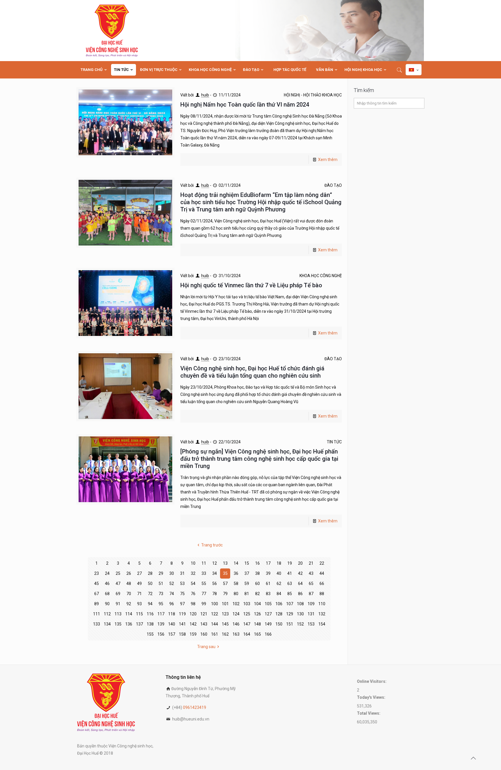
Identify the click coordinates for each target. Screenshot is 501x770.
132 (321, 614)
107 (289, 603)
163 (236, 634)
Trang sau (206, 646)
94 (150, 603)
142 (193, 624)
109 (311, 603)
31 (182, 573)
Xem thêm (327, 159)
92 (128, 603)
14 (236, 563)
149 (268, 624)
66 (322, 583)
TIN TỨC (334, 442)
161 (214, 634)
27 (139, 573)
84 (279, 593)
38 (257, 573)
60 (257, 583)
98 (193, 603)
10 (193, 563)
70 (128, 593)
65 (311, 583)
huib (205, 95)
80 (236, 593)
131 (311, 614)
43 (311, 573)
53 (182, 583)
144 (214, 624)
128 (278, 614)
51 (161, 583)
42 (300, 573)
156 (160, 634)
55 (204, 583)
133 (96, 624)
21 (311, 563)
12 (214, 563)
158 (182, 634)
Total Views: (369, 713)
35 (225, 573)
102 (236, 603)
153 (311, 624)
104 (257, 603)
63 (289, 583)
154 (321, 624)
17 (268, 563)
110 (321, 603)
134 (107, 624)
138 (150, 624)
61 (268, 583)
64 (300, 583)
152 (300, 624)
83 (268, 593)
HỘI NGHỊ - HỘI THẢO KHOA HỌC (313, 95)
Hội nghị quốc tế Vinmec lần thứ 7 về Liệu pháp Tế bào (251, 285)
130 (300, 614)
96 (171, 603)
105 (268, 603)
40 (279, 573)
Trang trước (212, 545)
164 (246, 634)
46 (107, 583)
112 (107, 614)
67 (96, 593)
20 (300, 563)
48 (128, 583)
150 (278, 624)
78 (214, 593)
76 (193, 593)
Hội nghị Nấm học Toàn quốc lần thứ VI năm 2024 (244, 104)
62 (279, 583)
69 (118, 593)
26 (128, 573)
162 (225, 634)
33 (204, 573)
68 (107, 593)
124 (236, 614)
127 (268, 614)
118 (171, 614)
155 (150, 634)
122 (214, 614)
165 (257, 634)
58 (236, 583)
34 (214, 573)
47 (118, 583)
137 (139, 624)
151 (289, 624)
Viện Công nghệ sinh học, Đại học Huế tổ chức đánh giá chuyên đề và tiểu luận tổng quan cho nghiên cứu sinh (252, 372)
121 (203, 614)
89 (96, 603)
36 (236, 573)
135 (118, 624)
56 (214, 583)
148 (257, 624)
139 (160, 624)
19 (289, 563)
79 (225, 593)
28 (150, 573)
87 (311, 593)
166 (268, 634)
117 (160, 614)
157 (171, 634)
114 (128, 614)
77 (204, 593)
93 (139, 603)
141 (182, 624)
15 (246, 563)
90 (107, 603)
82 (257, 593)
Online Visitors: (372, 681)
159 (193, 634)
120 (193, 614)
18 (279, 563)
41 (289, 573)
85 (289, 593)
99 (204, 603)
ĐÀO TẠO (333, 185)
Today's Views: (371, 697)
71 (139, 593)
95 (161, 603)
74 (171, 593)
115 (139, 614)
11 (204, 563)
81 (246, 593)
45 (96, 583)
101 (225, 603)
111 (96, 614)
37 (246, 573)
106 (278, 603)
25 (118, 573)
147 (246, 624)
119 (182, 614)
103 (246, 603)
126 (257, 614)
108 (300, 603)
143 (203, 624)
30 (171, 573)
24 (107, 573)
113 (118, 614)
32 (193, 573)
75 (182, 593)
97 (182, 603)
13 (225, 563)
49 (139, 583)
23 (96, 573)
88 (322, 593)
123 (225, 614)
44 (322, 573)
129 (289, 614)
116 (150, 614)
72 (150, 593)
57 (225, 583)
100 (214, 603)
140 (171, 624)
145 (225, 624)
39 (268, 573)
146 (236, 624)
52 (171, 583)
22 (322, 563)
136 (128, 624)
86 (300, 593)
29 (161, 573)
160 (203, 634)
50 (150, 583)
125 (246, 614)
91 (118, 603)
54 (193, 583)
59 (246, 583)
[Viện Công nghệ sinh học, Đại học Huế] (112, 30)
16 (257, 563)
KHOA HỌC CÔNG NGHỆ (320, 275)
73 (161, 593)
